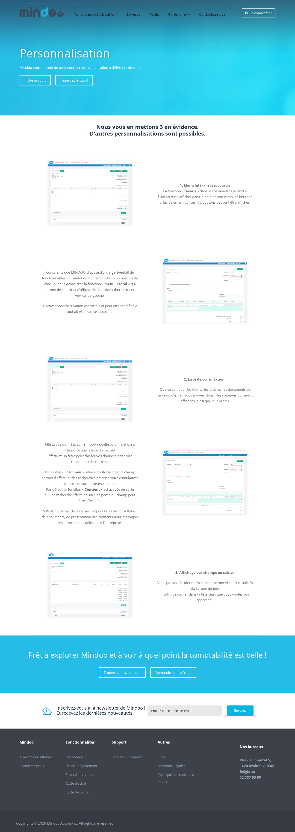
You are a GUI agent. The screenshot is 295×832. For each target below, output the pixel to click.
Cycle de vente (77, 792)
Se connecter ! (261, 13)
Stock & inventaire (80, 774)
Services (133, 14)
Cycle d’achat (76, 783)
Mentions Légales (171, 765)
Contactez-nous (212, 14)
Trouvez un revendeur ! (122, 672)
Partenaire (177, 14)
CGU (161, 757)
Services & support (127, 757)
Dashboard (74, 757)
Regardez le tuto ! (74, 80)
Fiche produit (35, 80)
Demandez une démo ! (173, 672)
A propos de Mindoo (36, 757)
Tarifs (154, 14)
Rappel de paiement (81, 765)
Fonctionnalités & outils (94, 14)
